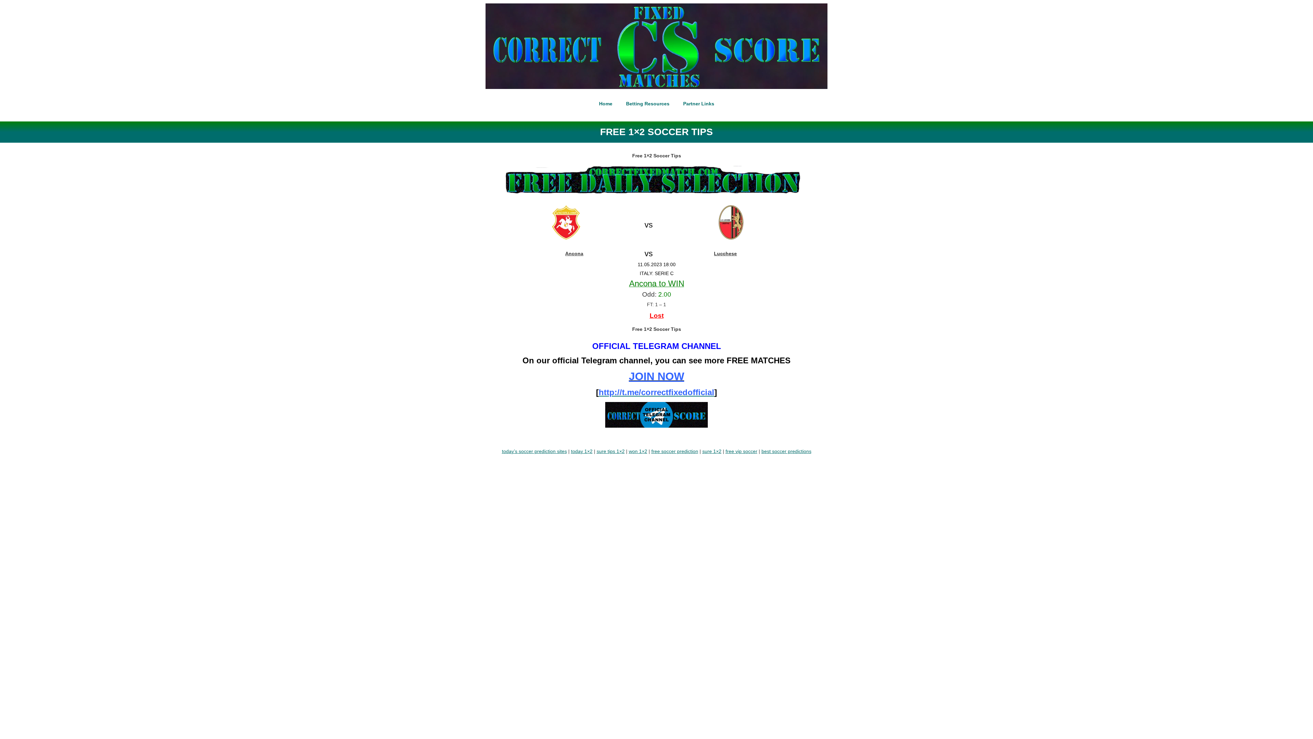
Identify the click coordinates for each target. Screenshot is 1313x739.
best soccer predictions (786, 451)
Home (605, 103)
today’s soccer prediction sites (534, 451)
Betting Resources (647, 103)
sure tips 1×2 (611, 451)
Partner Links (698, 103)
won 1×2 (638, 451)
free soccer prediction (674, 451)
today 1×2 (582, 451)
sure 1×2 (711, 451)
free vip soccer (741, 451)
